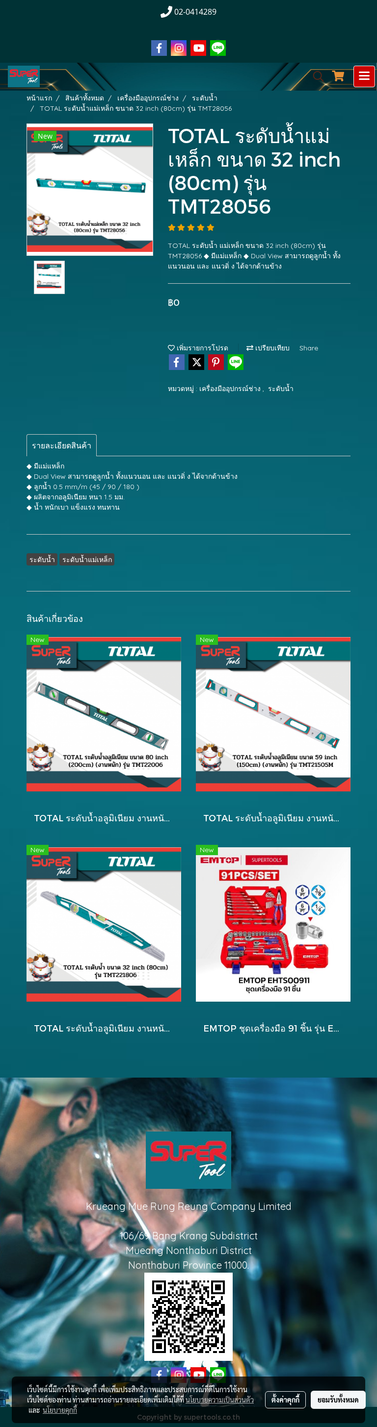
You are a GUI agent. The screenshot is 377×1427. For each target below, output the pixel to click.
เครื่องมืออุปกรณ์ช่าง (231, 388)
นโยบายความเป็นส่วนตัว (220, 1399)
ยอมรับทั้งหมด (338, 1399)
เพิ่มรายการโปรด (201, 348)
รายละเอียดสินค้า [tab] (61, 445)
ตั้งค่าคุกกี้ (285, 1399)
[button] (315, 76)
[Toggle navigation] (364, 76)
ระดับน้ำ (281, 388)
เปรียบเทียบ (271, 348)
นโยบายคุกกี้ (60, 1409)
